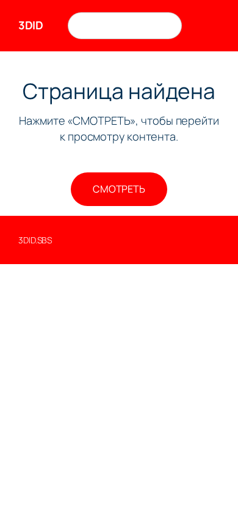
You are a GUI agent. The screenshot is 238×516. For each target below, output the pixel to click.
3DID (30, 25)
